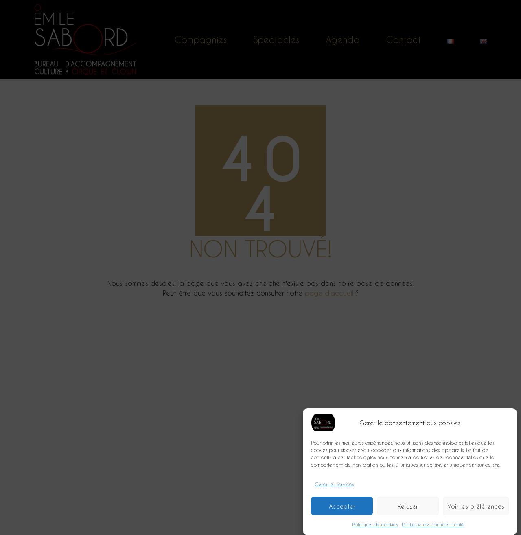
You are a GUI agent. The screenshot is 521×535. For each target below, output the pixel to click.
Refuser (408, 506)
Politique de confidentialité (433, 524)
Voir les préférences (475, 506)
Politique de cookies (375, 524)
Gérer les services (334, 484)
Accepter (342, 506)
